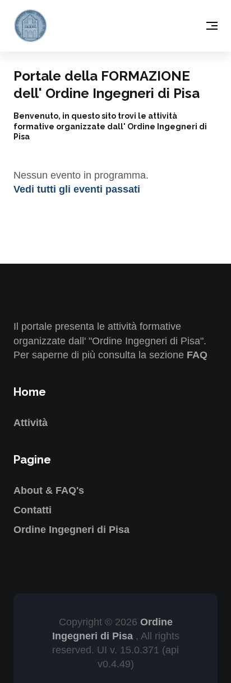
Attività (30, 422)
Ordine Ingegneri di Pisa (71, 529)
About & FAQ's (48, 490)
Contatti (32, 510)
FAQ (197, 355)
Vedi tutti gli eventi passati (76, 189)
